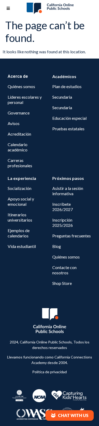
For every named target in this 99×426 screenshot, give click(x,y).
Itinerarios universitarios (20, 217)
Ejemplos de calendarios (19, 233)
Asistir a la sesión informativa (67, 191)
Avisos (14, 123)
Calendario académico (17, 147)
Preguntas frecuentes (71, 235)
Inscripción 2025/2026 (62, 222)
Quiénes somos (21, 86)
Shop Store (62, 283)
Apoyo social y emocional (21, 201)
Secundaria (62, 96)
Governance (19, 112)
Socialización (19, 188)
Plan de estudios (67, 86)
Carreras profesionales (20, 163)
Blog (56, 246)
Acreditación (19, 133)
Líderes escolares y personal (25, 99)
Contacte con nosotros (64, 270)
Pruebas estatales (68, 128)
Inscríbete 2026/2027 (62, 207)
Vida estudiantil (22, 246)
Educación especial (69, 118)
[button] (69, 415)
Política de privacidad (49, 372)
